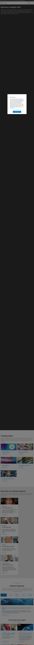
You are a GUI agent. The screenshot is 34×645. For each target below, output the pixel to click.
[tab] (4, 595)
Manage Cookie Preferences (17, 109)
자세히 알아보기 (5, 615)
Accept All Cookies (17, 111)
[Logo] (4, 2)
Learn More (4, 467)
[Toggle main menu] (32, 3)
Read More (4, 534)
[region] (17, 104)
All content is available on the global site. (20, 0)
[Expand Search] (27, 3)
